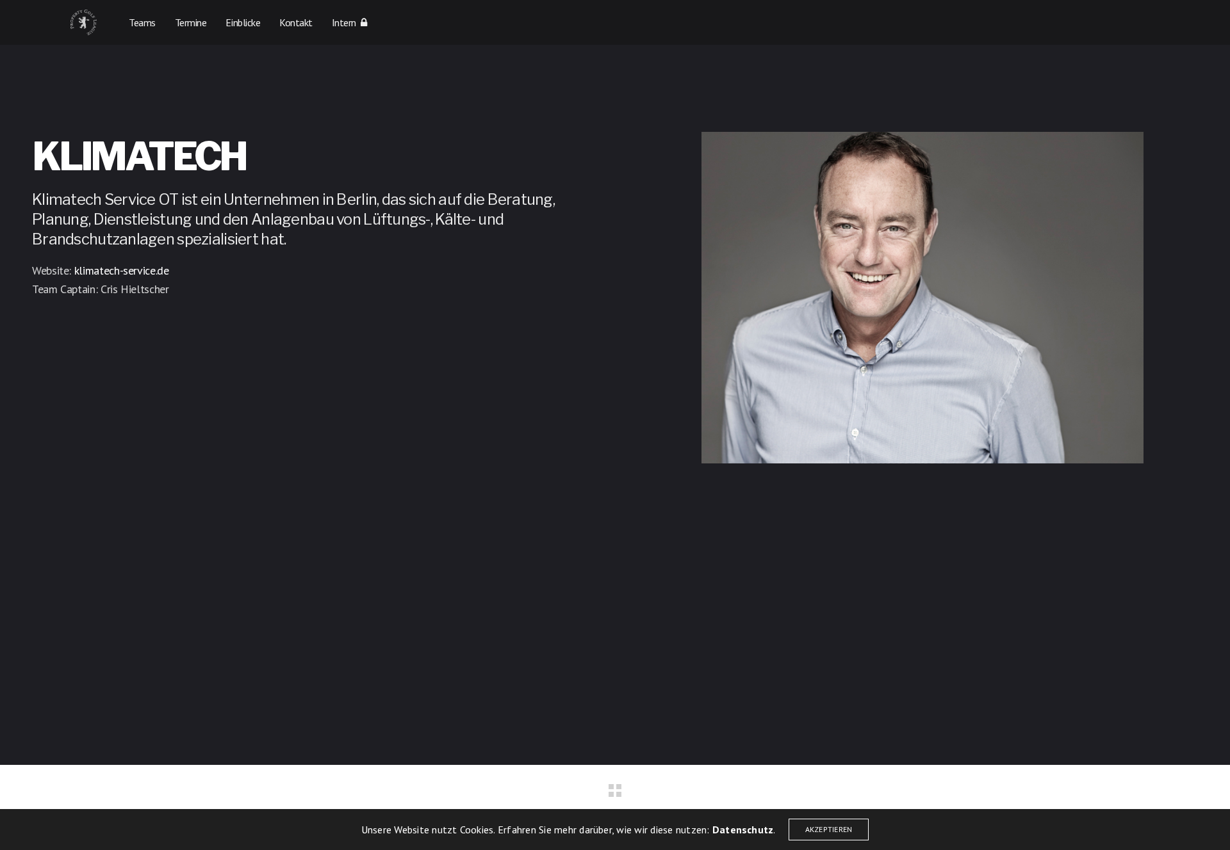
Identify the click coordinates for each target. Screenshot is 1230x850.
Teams (142, 22)
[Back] (615, 790)
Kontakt (296, 22)
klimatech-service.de (121, 270)
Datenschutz (743, 829)
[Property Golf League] (83, 22)
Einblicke (243, 22)
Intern (346, 22)
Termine (191, 22)
